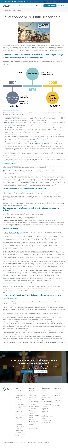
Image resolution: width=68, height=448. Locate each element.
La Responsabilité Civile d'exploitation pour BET (20, 396)
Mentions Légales (32, 442)
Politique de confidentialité (44, 442)
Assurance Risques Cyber (46, 398)
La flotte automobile (20, 415)
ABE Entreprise (58, 393)
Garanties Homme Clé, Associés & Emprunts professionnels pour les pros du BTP (21, 405)
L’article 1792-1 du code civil (12, 122)
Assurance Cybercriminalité (32, 395)
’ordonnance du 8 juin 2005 (15, 196)
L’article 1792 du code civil (12, 127)
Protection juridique (46, 420)
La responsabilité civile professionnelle (34, 391)
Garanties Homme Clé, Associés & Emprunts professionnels (34, 403)
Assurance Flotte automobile (45, 391)
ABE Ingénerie (32, 388)
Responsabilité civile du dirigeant (46, 423)
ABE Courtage (58, 388)
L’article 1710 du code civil (12, 117)
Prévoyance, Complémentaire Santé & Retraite (47, 417)
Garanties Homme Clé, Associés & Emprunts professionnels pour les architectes (47, 404)
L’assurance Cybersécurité (19, 400)
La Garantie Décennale (34, 419)
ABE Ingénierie (58, 395)
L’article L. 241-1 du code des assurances (13, 170)
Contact (56, 402)
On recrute (39, 5)
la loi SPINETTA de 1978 (30, 47)
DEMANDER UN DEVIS (50, 5)
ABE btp (8, 336)
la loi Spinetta (14, 166)
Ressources (57, 400)
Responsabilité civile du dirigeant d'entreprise (33, 423)
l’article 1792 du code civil (18, 232)
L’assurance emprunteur (18, 391)
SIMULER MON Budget (40, 371)
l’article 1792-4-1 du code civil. (37, 143)
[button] (13, 6)
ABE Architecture (46, 388)
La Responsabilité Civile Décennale (20, 424)
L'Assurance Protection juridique (34, 416)
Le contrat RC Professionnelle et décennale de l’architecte (46, 411)
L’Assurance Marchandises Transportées (19, 411)
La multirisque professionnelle (19, 418)
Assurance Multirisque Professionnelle (34, 407)
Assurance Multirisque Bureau (47, 395)
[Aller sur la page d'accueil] (8, 389)
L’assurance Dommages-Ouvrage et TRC (34, 428)
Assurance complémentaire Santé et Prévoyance (34, 412)
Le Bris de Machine (20, 430)
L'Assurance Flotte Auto (33, 398)
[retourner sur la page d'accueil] (6, 6)
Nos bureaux (57, 407)
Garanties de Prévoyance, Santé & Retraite (20, 434)
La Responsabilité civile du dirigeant (21, 427)
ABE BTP (18, 388)
